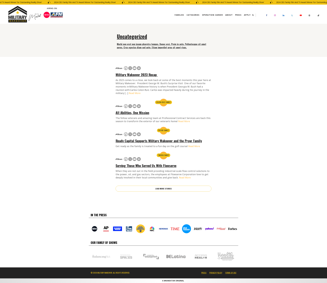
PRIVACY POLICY (215, 272)
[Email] (134, 68)
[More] (139, 68)
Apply (247, 15)
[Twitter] (130, 68)
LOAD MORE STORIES (163, 188)
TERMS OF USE (230, 272)
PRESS (204, 272)
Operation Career (212, 15)
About (229, 15)
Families (179, 15)
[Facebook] (126, 68)
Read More (135, 93)
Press (238, 15)
